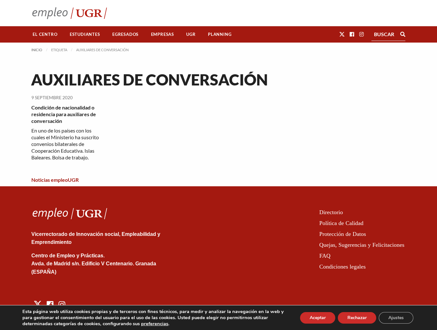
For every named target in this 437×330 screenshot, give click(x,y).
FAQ (324, 256)
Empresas (162, 34)
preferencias (154, 323)
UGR (190, 34)
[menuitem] (45, 34)
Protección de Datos (342, 234)
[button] (342, 34)
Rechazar (357, 318)
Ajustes (396, 318)
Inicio (36, 50)
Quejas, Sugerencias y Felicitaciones (361, 245)
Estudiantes (85, 34)
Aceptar (318, 318)
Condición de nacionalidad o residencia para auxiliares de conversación (63, 114)
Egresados (125, 34)
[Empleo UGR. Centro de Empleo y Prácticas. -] (69, 13)
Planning (219, 34)
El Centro (45, 34)
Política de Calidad (341, 223)
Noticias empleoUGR (55, 180)
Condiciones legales (342, 266)
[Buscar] (402, 34)
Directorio (331, 212)
